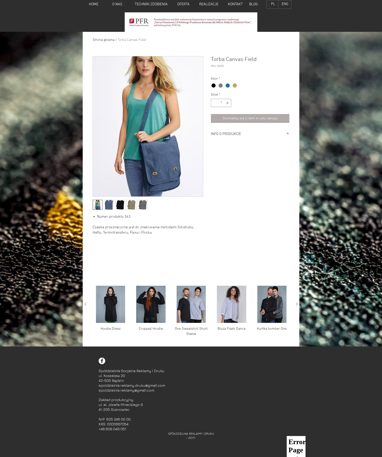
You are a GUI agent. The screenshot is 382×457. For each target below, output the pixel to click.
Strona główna (104, 40)
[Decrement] (214, 103)
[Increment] (228, 103)
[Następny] (297, 304)
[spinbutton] (221, 103)
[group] (191, 314)
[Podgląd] (110, 304)
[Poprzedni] (85, 304)
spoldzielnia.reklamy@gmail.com (126, 390)
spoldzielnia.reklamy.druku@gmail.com (132, 385)
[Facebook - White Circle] (102, 361)
